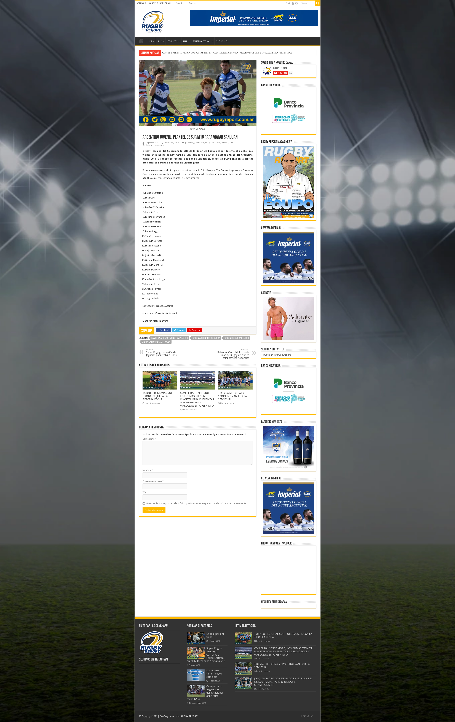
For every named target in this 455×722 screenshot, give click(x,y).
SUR (160, 41)
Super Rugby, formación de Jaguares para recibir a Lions (161, 352)
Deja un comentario (155, 145)
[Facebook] (286, 3)
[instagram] (296, 3)
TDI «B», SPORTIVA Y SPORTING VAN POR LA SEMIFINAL (191, 52)
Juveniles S (199, 143)
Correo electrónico (153, 481)
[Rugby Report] (152, 21)
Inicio (141, 41)
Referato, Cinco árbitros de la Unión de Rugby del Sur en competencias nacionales (233, 353)
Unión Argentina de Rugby (206, 338)
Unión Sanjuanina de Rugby (156, 342)
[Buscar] (317, 3)
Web (145, 492)
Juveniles (189, 143)
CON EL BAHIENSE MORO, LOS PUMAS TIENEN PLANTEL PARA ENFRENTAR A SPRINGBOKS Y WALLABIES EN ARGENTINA (197, 399)
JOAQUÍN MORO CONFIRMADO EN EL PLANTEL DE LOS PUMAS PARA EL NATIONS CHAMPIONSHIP (283, 681)
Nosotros (180, 3)
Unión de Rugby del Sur (236, 338)
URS (150, 41)
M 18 (207, 143)
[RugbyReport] (254, 17)
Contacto (193, 3)
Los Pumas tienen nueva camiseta (214, 673)
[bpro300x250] (288, 110)
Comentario (149, 439)
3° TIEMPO (222, 41)
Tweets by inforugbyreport (277, 354)
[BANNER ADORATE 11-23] (288, 318)
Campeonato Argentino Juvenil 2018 (169, 338)
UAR (185, 41)
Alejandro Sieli (152, 143)
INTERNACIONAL (202, 41)
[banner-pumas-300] (288, 257)
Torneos (225, 143)
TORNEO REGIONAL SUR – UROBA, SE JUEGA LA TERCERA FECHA (159, 396)
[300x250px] (288, 447)
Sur (212, 143)
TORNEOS (172, 41)
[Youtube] (292, 3)
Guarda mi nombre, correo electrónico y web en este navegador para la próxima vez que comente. (196, 503)
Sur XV (217, 143)
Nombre (148, 470)
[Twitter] (289, 3)
